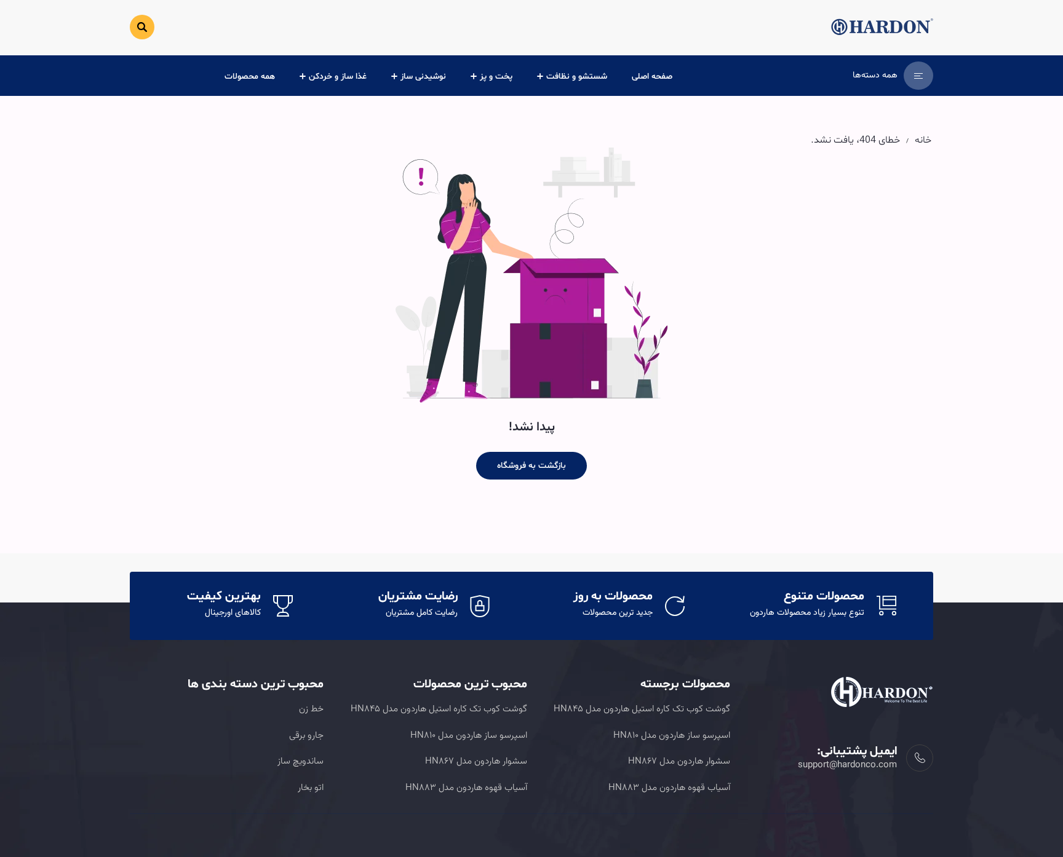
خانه (923, 140)
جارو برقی (306, 736)
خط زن (311, 709)
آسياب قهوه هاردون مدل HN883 (669, 788)
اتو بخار (311, 788)
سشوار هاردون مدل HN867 (679, 761)
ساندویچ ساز (300, 761)
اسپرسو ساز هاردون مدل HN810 (671, 736)
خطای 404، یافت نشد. (855, 140)
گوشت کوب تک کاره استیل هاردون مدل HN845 (642, 709)
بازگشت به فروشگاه (531, 466)
